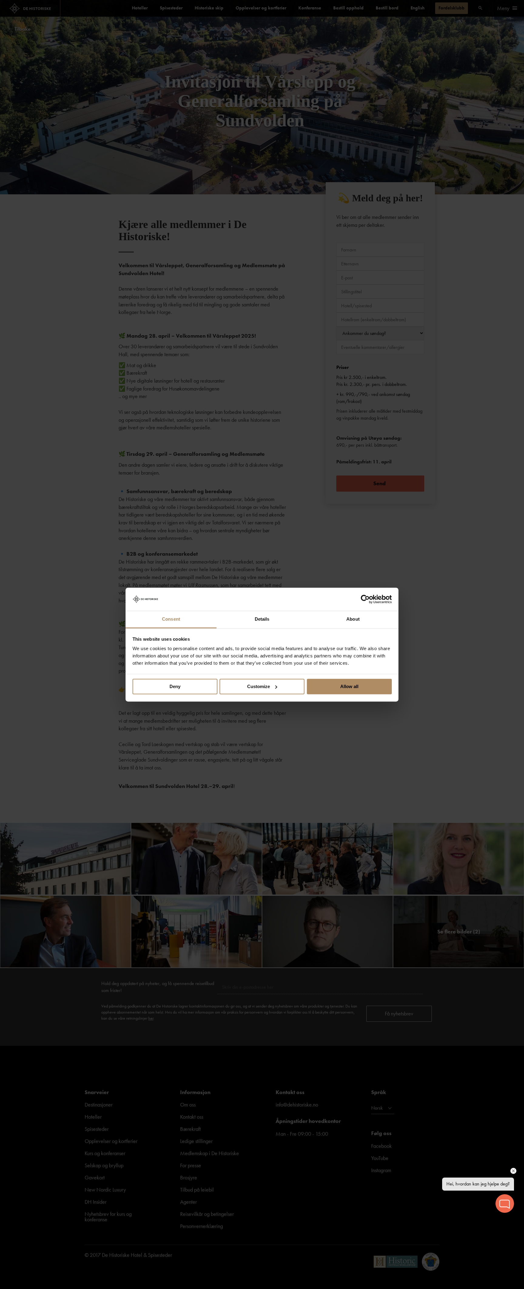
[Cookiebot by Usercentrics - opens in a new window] (365, 599)
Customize (258, 686)
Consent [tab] (171, 619)
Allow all (349, 686)
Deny (175, 686)
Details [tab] (262, 619)
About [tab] (353, 619)
